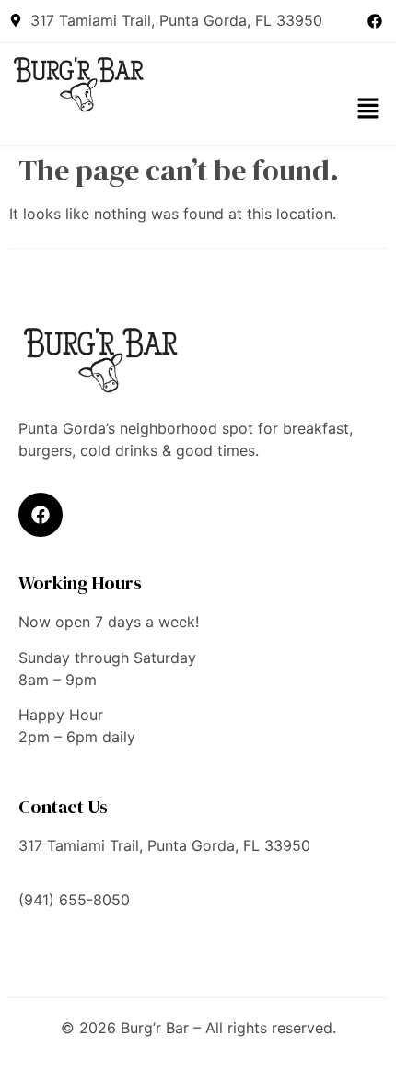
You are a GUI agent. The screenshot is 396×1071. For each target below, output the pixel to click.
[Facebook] (375, 21)
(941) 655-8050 (74, 900)
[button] (368, 109)
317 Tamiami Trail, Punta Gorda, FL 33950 (164, 845)
